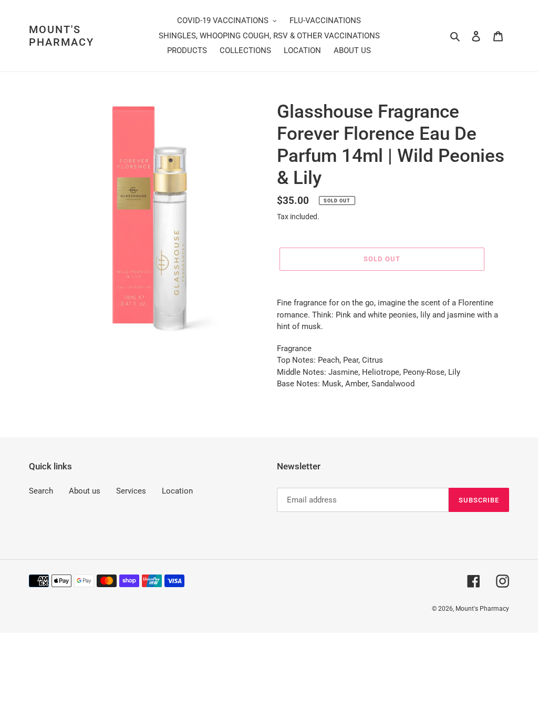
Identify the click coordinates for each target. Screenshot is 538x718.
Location (177, 491)
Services (131, 491)
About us (84, 491)
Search (41, 491)
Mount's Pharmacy (61, 35)
